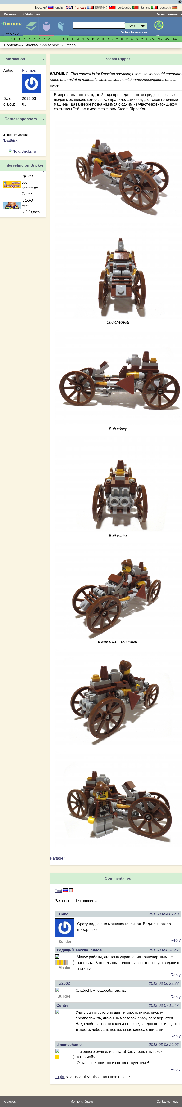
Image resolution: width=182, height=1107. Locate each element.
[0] (71, 891)
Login (59, 1077)
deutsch (166, 7)
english (60, 7)
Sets (30, 27)
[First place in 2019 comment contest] (56, 1057)
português (125, 7)
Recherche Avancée (133, 32)
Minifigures (46, 27)
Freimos (29, 70)
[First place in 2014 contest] (58, 962)
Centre (62, 1006)
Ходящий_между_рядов (79, 950)
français (81, 7)
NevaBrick (10, 140)
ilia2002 (63, 984)
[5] (65, 891)
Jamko (62, 914)
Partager (57, 858)
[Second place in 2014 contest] (56, 962)
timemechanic (69, 1045)
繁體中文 (102, 7)
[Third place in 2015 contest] (60, 962)
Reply (176, 940)
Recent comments (169, 14)
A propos (10, 1101)
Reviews (10, 14)
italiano (146, 7)
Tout (58, 891)
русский (42, 7)
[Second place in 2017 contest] (67, 962)
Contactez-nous (167, 1101)
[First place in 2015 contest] (62, 962)
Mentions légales (82, 1101)
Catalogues (31, 14)
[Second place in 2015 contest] (63, 962)
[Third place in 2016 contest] (65, 962)
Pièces (61, 27)
